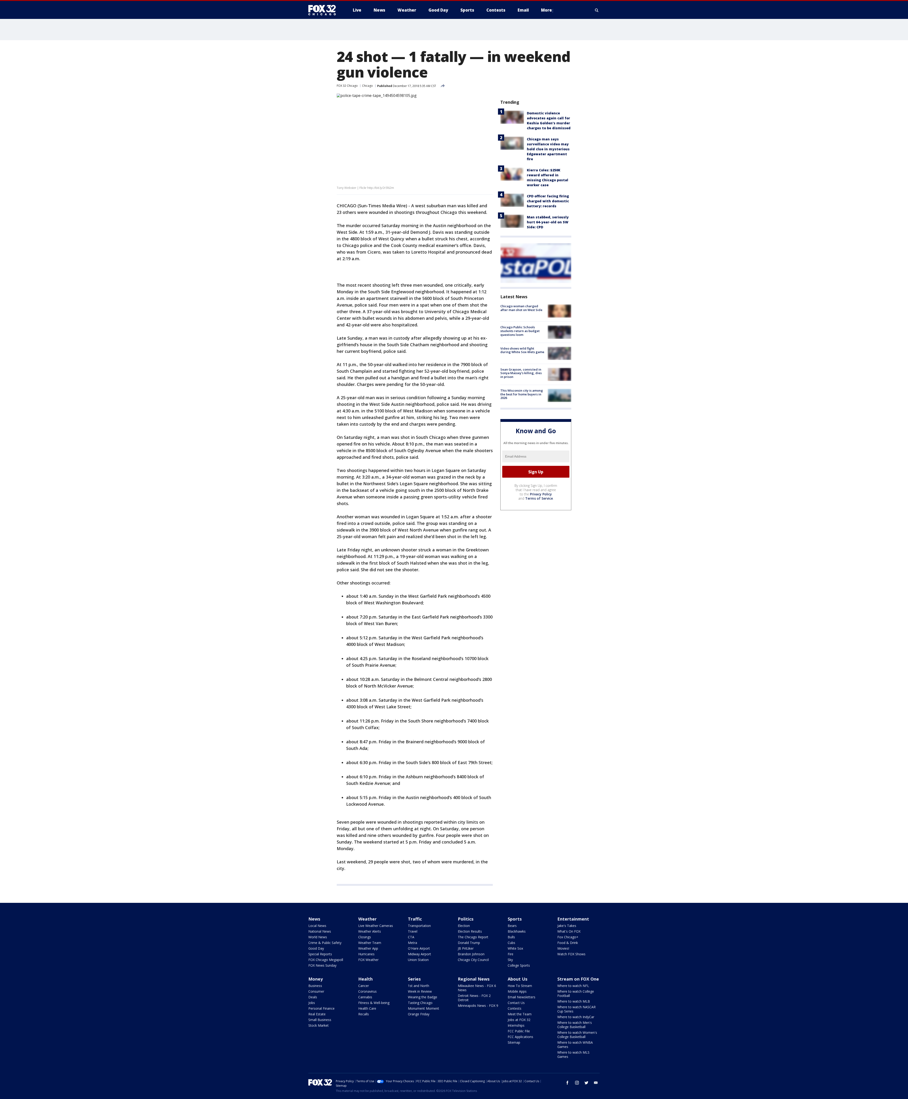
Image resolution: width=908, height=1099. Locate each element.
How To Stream (520, 985)
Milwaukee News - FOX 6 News (477, 987)
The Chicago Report (473, 937)
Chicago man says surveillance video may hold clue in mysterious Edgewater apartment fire (548, 149)
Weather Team (369, 942)
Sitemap (514, 1042)
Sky (510, 959)
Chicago (367, 86)
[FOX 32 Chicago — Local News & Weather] (324, 10)
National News (319, 931)
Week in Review (420, 991)
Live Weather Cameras (375, 925)
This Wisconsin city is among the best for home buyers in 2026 (521, 394)
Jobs (311, 1002)
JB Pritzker (466, 948)
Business (315, 985)
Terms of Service (539, 498)
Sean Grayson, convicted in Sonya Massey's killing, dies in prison (521, 373)
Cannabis (365, 997)
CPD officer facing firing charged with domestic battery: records (548, 201)
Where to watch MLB (573, 1001)
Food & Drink (567, 942)
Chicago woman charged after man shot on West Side (521, 308)
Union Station (418, 959)
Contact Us (516, 1002)
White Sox (515, 948)
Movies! (563, 948)
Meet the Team (520, 1014)
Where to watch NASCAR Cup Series (576, 1009)
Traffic (415, 919)
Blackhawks (517, 931)
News (314, 919)
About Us (517, 979)
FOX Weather (368, 959)
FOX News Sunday (322, 965)
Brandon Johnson (471, 954)
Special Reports (320, 954)
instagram (577, 1082)
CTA (411, 937)
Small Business (319, 1019)
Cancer (363, 985)
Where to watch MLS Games (573, 1054)
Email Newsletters (521, 997)
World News (317, 937)
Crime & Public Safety (324, 942)
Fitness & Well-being (373, 1002)
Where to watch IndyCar (575, 1017)
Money (315, 979)
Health (365, 979)
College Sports (519, 965)
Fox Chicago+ (567, 937)
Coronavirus (367, 991)
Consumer (316, 991)
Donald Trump (469, 942)
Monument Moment (423, 1008)
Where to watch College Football (575, 993)
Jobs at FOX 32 (519, 1019)
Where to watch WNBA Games (575, 1044)
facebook (567, 1082)
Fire (510, 954)
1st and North (418, 985)
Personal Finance (321, 1008)
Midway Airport (419, 954)
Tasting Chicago (420, 1002)
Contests (514, 1008)
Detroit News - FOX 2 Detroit (474, 997)
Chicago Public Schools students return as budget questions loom (520, 331)
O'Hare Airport (419, 948)
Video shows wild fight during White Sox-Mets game (522, 350)
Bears (512, 925)
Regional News (473, 979)
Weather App (368, 948)
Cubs (511, 942)
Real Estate (317, 1014)
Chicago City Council (473, 959)
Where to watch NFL (573, 985)
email (596, 1082)
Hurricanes (366, 954)
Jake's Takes (566, 925)
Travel (412, 931)
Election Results (470, 931)
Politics (465, 919)
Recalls (363, 1014)
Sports (515, 919)
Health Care (367, 1008)
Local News (317, 925)
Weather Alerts (369, 931)
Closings (364, 937)
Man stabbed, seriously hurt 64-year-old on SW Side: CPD (548, 222)
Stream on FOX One (578, 979)
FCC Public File (519, 1031)
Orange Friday (418, 1014)
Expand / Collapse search (597, 10)
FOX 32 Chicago (347, 86)
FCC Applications (520, 1036)
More (546, 10)
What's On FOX (569, 931)
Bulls (511, 937)
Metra (412, 942)
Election (464, 925)
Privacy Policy (541, 494)
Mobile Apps (517, 991)
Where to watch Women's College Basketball (577, 1034)
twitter (586, 1082)
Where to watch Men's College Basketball (574, 1024)
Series (414, 979)
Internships (516, 1025)
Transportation (419, 925)
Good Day (316, 948)
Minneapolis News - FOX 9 (478, 1005)
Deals (312, 997)
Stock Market (318, 1025)
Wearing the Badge (422, 997)
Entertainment (573, 919)
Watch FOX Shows (571, 954)
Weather (367, 919)
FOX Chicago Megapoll (325, 959)
